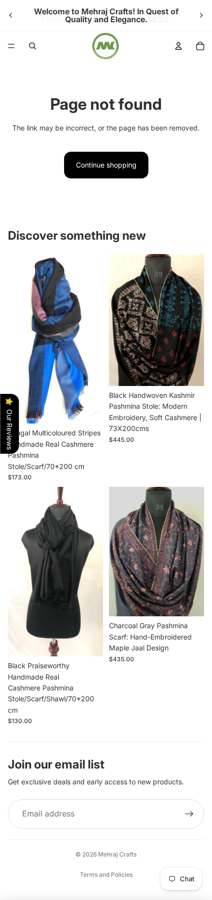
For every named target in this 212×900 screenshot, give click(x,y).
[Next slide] (201, 15)
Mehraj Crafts (117, 854)
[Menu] (11, 46)
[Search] (32, 46)
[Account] (178, 46)
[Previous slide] (11, 15)
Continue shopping (106, 165)
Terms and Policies (106, 874)
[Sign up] (189, 814)
